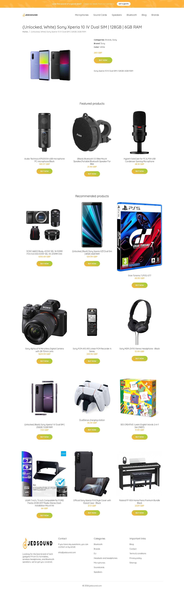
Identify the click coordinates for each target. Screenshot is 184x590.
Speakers (117, 14)
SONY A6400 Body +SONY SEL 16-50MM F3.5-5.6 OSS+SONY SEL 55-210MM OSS (44, 252)
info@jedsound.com (67, 552)
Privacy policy (136, 558)
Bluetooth (132, 14)
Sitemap (133, 563)
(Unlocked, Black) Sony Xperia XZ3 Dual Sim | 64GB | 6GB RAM (92, 252)
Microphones (81, 14)
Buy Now (103, 60)
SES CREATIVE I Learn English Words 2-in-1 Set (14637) (140, 425)
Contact (133, 549)
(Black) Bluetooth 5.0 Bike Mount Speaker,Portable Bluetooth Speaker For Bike (92, 161)
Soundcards (99, 567)
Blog (144, 14)
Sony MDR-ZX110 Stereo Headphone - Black (140, 348)
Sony (114, 40)
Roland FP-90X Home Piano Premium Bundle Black (139, 501)
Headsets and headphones (105, 558)
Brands (155, 14)
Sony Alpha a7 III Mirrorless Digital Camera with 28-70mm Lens (44, 350)
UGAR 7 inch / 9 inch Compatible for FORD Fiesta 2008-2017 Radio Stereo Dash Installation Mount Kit (44, 503)
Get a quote (124, 4)
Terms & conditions (138, 553)
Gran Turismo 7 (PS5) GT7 (139, 275)
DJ (95, 553)
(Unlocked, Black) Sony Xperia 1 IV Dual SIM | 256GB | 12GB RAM (44, 425)
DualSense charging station (92, 420)
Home (25, 31)
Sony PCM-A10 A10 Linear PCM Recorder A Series (92, 350)
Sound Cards (100, 14)
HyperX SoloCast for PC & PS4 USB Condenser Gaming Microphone (139, 160)
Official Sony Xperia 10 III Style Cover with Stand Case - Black (92, 501)
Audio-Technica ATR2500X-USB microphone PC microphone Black (44, 160)
